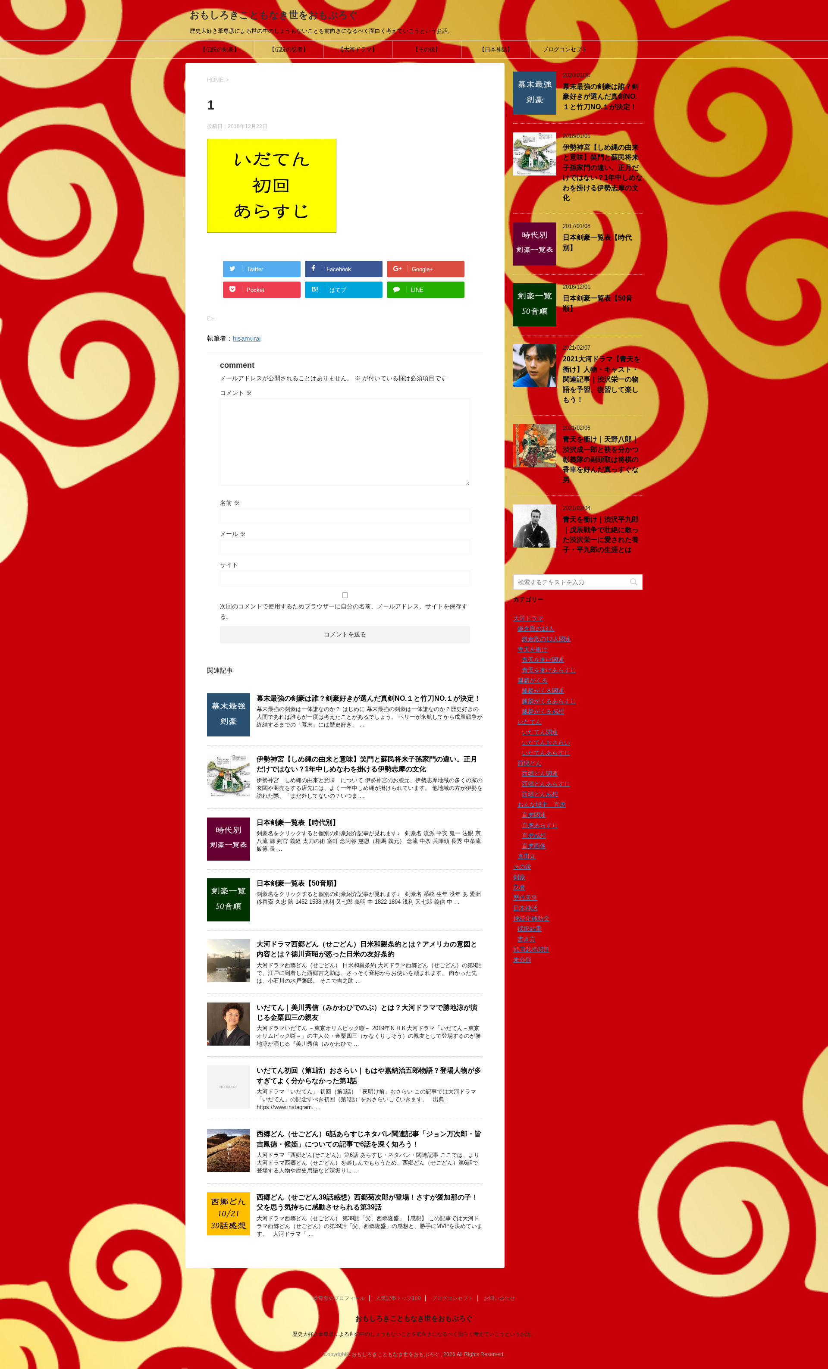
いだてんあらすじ (546, 752)
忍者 (519, 887)
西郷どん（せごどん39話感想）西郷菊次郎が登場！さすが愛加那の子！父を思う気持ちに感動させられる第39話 (367, 1202)
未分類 (522, 959)
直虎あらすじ (540, 825)
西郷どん (530, 763)
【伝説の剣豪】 (219, 49)
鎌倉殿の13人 (536, 628)
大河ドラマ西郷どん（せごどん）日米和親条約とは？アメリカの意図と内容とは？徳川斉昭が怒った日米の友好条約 (367, 949)
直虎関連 (534, 814)
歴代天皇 (525, 897)
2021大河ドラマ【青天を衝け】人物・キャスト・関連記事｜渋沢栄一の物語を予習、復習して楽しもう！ (601, 379)
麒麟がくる (533, 680)
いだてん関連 (540, 732)
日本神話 (525, 908)
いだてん (530, 721)
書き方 (527, 939)
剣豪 (519, 877)
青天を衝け (533, 649)
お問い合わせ (499, 1298)
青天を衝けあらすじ (549, 670)
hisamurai (246, 338)
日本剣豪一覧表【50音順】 (298, 883)
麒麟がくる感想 (543, 711)
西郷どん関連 (540, 773)
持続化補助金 (531, 918)
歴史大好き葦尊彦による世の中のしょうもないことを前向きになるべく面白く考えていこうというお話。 (414, 1334)
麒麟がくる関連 (543, 690)
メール (233, 533)
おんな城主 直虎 (542, 804)
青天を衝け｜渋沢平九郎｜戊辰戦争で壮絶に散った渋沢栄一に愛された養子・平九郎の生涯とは (601, 534)
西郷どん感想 (540, 794)
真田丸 (527, 856)
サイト (229, 564)
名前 (230, 502)
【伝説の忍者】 (288, 49)
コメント (236, 392)
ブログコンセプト (565, 49)
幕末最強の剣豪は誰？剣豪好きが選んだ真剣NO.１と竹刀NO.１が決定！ (369, 698)
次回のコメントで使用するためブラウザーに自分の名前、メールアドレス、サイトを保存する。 (343, 611)
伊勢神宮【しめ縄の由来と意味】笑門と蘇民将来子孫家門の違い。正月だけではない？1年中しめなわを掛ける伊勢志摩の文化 (367, 764)
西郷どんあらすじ (546, 783)
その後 (522, 866)
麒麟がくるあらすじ (549, 701)
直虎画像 (534, 846)
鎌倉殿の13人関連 (546, 639)
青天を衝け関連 (543, 659)
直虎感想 (534, 835)
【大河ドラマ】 (357, 49)
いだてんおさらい (546, 742)
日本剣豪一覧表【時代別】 (298, 822)
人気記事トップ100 (398, 1298)
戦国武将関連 (531, 949)
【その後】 (427, 49)
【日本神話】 (496, 49)
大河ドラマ (528, 618)
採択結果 (530, 928)
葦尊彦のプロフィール (339, 1298)
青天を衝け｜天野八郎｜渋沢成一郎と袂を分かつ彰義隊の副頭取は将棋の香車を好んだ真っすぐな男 (601, 459)
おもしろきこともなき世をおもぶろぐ (274, 14)
